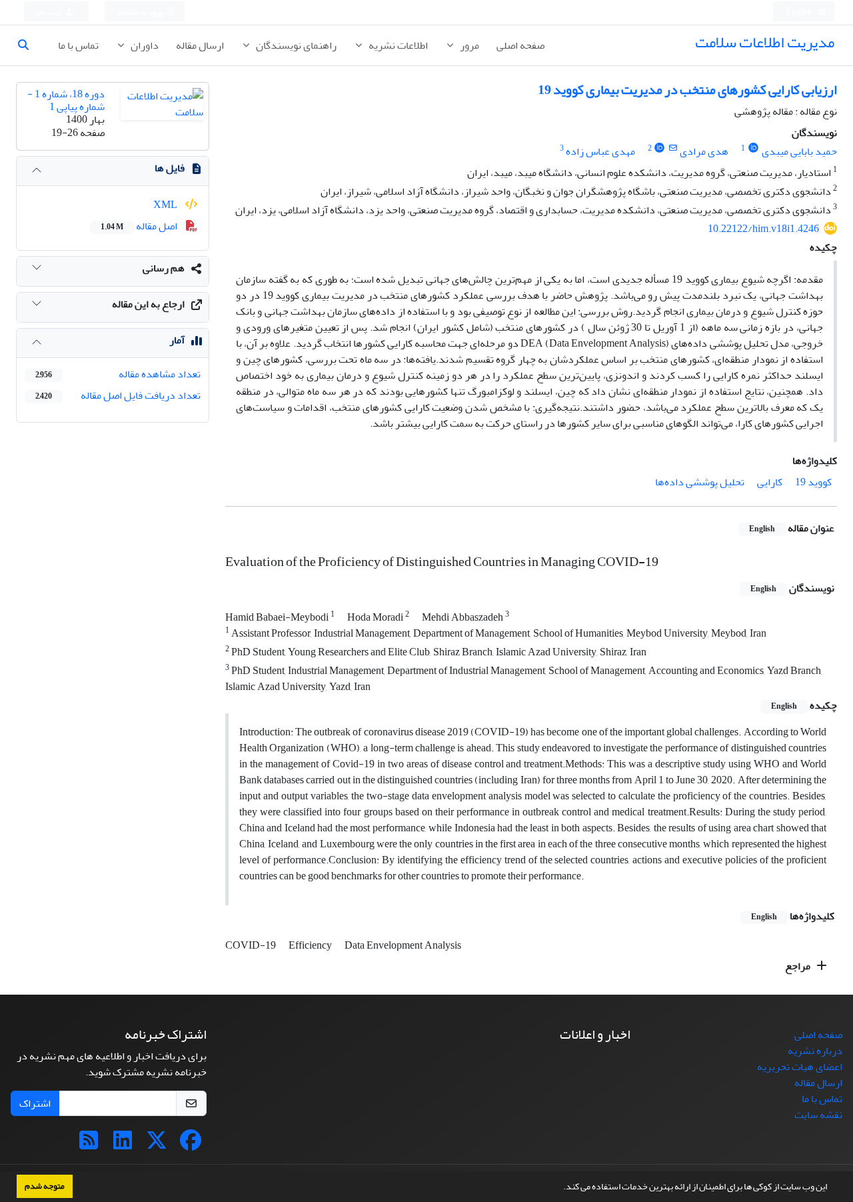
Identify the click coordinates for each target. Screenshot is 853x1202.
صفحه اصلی (520, 45)
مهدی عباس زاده (600, 151)
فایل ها (170, 168)
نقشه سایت (818, 1115)
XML (166, 205)
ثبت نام (50, 12)
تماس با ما (78, 45)
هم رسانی (164, 268)
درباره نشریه (815, 1051)
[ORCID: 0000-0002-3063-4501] (753, 148)
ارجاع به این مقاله (148, 304)
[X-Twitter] (157, 1145)
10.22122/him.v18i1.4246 (763, 229)
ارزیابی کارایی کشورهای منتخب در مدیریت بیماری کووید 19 (687, 90)
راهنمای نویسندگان (295, 45)
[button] (560, 1188)
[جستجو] (28, 45)
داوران (144, 45)
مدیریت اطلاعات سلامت (764, 42)
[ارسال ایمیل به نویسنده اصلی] (673, 148)
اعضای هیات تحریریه (799, 1067)
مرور (468, 45)
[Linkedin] (123, 1145)
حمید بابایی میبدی (799, 151)
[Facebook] (191, 1145)
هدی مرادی (704, 151)
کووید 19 (813, 482)
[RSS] (89, 1145)
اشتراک (35, 1103)
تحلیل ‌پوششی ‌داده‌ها (699, 482)
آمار (177, 340)
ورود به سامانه (141, 12)
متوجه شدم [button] (45, 1186)
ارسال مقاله (200, 45)
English (800, 12)
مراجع (798, 966)
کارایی (769, 482)
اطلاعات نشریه (397, 45)
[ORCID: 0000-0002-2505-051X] (660, 148)
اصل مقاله (140, 226)
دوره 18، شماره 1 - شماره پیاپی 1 (66, 100)
